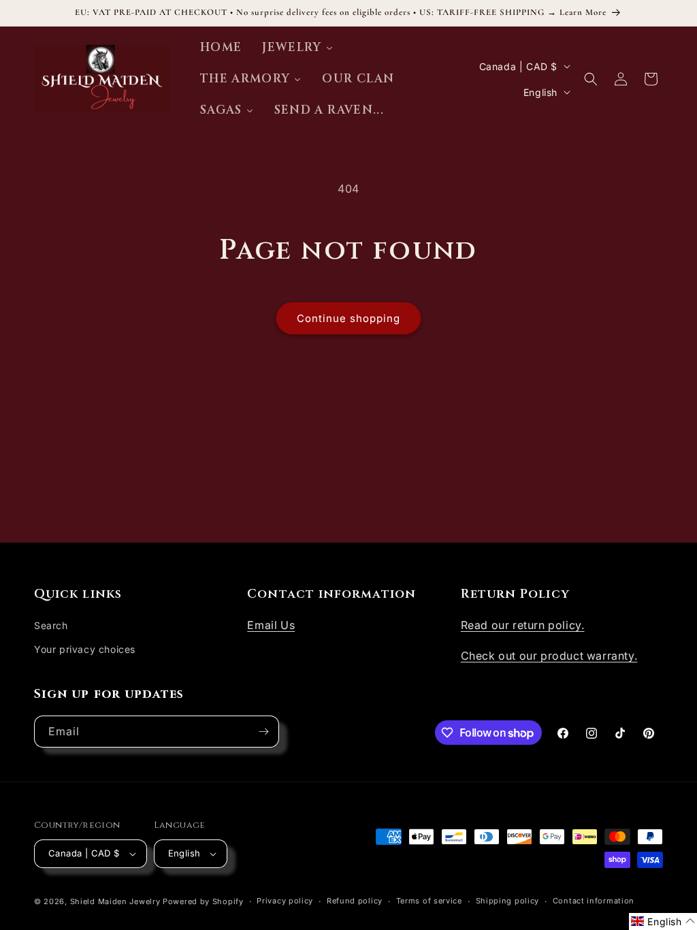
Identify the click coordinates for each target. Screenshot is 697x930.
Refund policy (355, 900)
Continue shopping (348, 318)
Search (51, 625)
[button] (591, 79)
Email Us (271, 625)
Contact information (593, 900)
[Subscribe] (263, 732)
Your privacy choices (84, 649)
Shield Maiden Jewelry (115, 901)
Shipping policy (508, 900)
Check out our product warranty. (549, 655)
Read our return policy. (523, 625)
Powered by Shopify (203, 901)
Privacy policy (285, 900)
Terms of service (429, 900)
